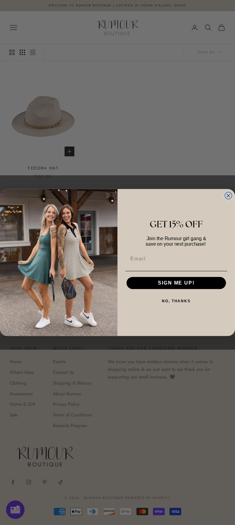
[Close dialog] (228, 195)
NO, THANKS (176, 301)
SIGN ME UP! (176, 282)
